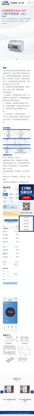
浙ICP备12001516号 (17, 415)
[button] (16, 59)
